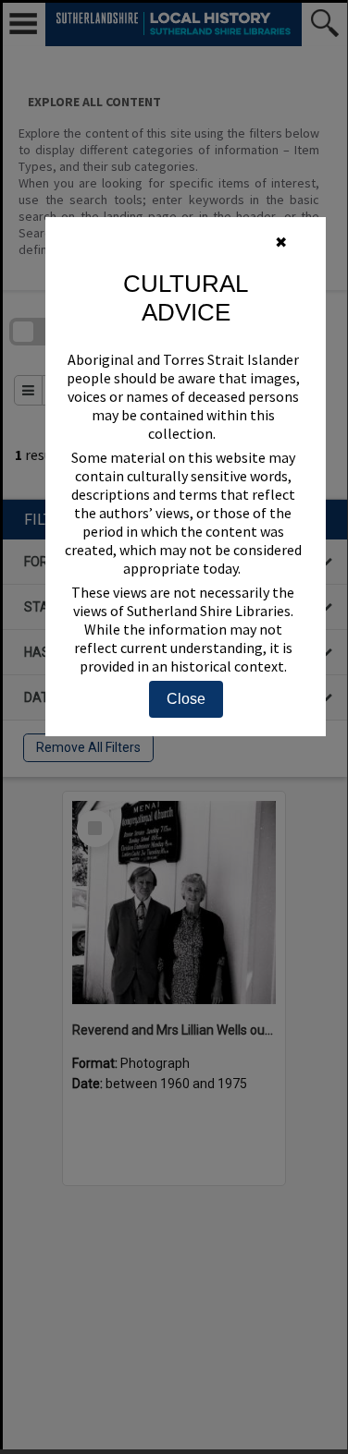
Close (186, 699)
